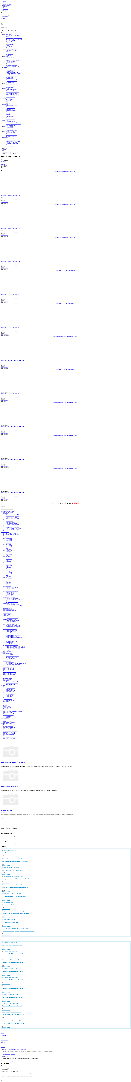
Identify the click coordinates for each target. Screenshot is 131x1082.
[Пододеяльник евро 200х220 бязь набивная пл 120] (65, 336)
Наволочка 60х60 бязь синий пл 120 (12, 962)
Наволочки (8, 51)
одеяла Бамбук (9, 78)
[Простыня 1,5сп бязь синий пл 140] (10, 1003)
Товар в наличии (4, 165)
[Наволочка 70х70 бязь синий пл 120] (10, 942)
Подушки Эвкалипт (10, 63)
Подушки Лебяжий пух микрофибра (14, 605)
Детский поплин (10, 689)
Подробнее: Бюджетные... (9, 1054)
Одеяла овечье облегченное (12, 620)
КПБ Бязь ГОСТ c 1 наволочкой (13, 35)
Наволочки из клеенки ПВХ (12, 514)
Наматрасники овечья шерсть (13, 94)
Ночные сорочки (10, 116)
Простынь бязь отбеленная (12, 522)
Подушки (5, 56)
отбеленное (8, 716)
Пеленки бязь (9, 696)
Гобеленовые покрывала (11, 130)
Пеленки (8, 106)
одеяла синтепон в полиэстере (13, 626)
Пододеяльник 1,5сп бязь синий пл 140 (13, 1023)
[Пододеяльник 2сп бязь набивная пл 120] (65, 303)
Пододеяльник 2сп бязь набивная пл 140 (10, 393)
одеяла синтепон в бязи (11, 627)
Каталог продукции (7, 4)
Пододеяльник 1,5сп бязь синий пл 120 (13, 1014)
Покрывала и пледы (8, 126)
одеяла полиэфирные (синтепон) (13, 73)
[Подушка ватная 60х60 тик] (8, 919)
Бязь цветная (9, 100)
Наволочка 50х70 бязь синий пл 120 (12, 971)
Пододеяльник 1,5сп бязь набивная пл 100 (10, 195)
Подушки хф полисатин (11, 592)
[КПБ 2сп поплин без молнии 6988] (10, 867)
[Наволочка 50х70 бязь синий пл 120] (10, 968)
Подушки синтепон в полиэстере (13, 599)
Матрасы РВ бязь (10, 654)
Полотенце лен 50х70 (8, 905)
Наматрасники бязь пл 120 (12, 89)
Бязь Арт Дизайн (10, 44)
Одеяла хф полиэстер (11, 631)
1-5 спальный (9, 539)
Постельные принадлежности (10, 49)
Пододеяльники (9, 54)
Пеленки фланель (10, 694)
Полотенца (5, 120)
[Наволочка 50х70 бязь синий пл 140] (10, 977)
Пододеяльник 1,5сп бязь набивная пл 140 (10, 261)
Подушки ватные (10, 57)
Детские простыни (10, 108)
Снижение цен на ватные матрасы (9, 786)
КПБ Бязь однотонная (11, 36)
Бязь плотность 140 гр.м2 (12, 683)
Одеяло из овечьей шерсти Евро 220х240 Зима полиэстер (18, 931)
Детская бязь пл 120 (10, 688)
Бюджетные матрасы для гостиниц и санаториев (14, 1049)
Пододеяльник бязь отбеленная (13, 529)
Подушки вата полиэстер (12, 589)
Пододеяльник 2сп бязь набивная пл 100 (10, 294)
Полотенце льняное (10, 121)
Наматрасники (6, 88)
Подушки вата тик (10, 588)
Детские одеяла (9, 111)
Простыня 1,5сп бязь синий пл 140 (12, 1006)
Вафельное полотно (10, 101)
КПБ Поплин (9, 46)
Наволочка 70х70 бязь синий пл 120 (12, 945)
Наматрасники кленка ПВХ (12, 92)
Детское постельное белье (12, 105)
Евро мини (8, 568)
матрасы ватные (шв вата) (12, 84)
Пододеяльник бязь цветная (12, 527)
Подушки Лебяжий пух (11, 61)
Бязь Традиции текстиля (11, 43)
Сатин (7, 45)
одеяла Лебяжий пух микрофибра (14, 637)
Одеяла (5, 67)
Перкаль (8, 47)
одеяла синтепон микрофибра (13, 625)
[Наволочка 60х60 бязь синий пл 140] (10, 951)
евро (7, 541)
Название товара (4, 162)
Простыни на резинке (11, 50)
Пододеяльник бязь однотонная (13, 528)
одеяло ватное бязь (10, 616)
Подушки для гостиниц (11, 142)
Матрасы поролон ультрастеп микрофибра (16, 663)
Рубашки (8, 115)
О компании (6, 2)
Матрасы (5, 83)
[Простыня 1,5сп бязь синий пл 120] (10, 994)
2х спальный (9, 540)
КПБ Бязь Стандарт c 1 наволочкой (14, 38)
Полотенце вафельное (11, 125)
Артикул (3, 164)
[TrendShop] (3, 18)
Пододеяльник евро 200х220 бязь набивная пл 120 (12, 360)
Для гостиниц (6, 137)
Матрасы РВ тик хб (10, 658)
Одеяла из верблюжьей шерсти (13, 79)
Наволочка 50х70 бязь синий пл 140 (12, 980)
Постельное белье (7, 34)
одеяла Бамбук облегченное (12, 643)
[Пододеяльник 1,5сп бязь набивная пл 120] (65, 204)
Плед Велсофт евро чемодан (10, 852)
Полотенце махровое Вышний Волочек (15, 122)
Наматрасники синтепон (12, 95)
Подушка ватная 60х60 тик (10, 922)
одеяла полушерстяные (11, 81)
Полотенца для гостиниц (12, 143)
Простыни (8, 52)
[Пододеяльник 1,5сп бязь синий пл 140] (11, 1020)
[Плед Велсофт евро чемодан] (9, 850)
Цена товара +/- (4, 161)
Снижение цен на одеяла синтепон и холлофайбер (13, 762)
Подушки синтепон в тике (12, 598)
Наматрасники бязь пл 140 (12, 90)
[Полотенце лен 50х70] (7, 902)
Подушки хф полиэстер (11, 595)
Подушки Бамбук (10, 62)
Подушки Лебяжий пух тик (12, 604)
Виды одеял (6, 1056)
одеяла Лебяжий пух (11, 76)
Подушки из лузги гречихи (12, 66)
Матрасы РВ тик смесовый (12, 656)
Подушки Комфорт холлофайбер (13, 58)
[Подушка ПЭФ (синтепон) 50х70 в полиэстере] (13, 911)
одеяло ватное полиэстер (12, 618)
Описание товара (6, 856)
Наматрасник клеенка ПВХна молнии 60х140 (15, 879)
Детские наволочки (10, 109)
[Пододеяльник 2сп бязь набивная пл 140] (65, 369)
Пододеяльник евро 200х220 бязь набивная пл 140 (12, 459)
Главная (5, 1)
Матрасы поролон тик (11, 662)
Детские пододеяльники (11, 110)
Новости (5, 6)
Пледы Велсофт (9, 127)
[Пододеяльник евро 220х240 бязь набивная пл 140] (65, 468)
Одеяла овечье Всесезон (11, 621)
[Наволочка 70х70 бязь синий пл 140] (10, 985)
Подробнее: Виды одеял (8, 1061)
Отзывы (5, 10)
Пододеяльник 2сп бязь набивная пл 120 (10, 327)
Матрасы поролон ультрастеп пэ (13, 664)
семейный (8, 543)
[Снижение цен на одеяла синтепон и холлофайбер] (11, 759)
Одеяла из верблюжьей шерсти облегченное (16, 646)
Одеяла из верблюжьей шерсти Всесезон (15, 647)
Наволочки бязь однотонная (12, 516)
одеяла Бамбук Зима (10, 642)
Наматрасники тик (10, 97)
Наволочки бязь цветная (11, 517)
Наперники (8, 55)
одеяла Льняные (10, 68)
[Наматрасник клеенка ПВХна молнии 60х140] (13, 876)
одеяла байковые (10, 82)
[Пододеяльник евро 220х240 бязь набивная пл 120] (65, 402)
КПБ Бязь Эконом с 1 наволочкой (14, 39)
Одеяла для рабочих (10, 133)
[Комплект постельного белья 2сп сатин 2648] (12, 884)
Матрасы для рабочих (11, 136)
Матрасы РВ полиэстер (11, 657)
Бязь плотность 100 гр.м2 (12, 684)
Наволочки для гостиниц (12, 138)
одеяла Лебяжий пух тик (11, 636)
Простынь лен (9, 521)
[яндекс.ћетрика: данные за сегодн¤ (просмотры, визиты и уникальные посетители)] (5, 1080)
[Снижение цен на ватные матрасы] (11, 783)
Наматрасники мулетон (11, 93)
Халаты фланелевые (10, 119)
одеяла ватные (9, 71)
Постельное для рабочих (11, 135)
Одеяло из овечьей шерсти (12, 72)
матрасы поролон (10, 87)
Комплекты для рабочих (9, 131)
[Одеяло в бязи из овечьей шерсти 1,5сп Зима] (12, 858)
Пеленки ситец (9, 695)
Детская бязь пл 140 (10, 690)
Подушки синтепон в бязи (12, 602)
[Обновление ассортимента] (11, 807)
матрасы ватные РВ (10, 86)
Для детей (5, 104)
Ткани (4, 98)
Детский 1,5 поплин (10, 691)
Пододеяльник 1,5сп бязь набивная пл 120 (10, 228)
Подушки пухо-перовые (11, 65)
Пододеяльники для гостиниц (13, 141)
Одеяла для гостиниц (11, 140)
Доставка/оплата (7, 5)
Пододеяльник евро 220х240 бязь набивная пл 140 (12, 492)
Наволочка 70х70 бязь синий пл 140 (12, 988)
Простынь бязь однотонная (12, 524)
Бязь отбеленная (10, 99)
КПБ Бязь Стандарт (10, 40)
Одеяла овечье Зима (10, 622)
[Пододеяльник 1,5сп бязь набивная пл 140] (65, 237)
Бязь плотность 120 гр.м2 (12, 681)
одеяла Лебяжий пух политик (13, 635)
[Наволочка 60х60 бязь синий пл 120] (10, 959)
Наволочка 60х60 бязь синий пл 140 (12, 953)
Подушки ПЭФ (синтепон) (12, 60)
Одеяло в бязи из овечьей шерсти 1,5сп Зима (15, 861)
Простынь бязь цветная (11, 523)
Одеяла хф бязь (9, 632)
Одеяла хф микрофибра (11, 630)
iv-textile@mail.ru (4, 16)
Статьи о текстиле (7, 7)
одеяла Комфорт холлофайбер (13, 74)
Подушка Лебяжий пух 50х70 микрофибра (14, 896)
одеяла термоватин (10, 70)
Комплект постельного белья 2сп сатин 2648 (15, 887)
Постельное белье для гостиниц (13, 144)
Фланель (8, 103)
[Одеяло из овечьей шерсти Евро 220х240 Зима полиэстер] (15, 928)
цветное (8, 717)
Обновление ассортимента (7, 810)
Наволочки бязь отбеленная (12, 518)
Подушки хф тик (10, 594)
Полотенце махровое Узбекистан (13, 124)
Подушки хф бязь (10, 593)
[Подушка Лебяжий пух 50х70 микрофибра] (12, 893)
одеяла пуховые (9, 77)
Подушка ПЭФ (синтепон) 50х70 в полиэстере (15, 913)
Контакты (5, 9)
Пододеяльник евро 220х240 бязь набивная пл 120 (12, 426)
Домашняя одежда (7, 113)
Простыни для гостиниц (11, 146)
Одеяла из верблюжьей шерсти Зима (14, 648)
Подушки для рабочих (11, 132)
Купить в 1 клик (4, 202)
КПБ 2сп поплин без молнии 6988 (12, 870)
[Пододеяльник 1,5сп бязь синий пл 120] (11, 1012)
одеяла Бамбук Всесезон (11, 641)
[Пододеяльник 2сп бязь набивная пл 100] (65, 270)
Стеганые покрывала (11, 128)
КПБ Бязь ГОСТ (10, 41)
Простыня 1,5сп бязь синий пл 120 (12, 997)
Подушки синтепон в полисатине (14, 600)
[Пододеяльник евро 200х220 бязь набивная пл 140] (65, 435)
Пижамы (8, 114)
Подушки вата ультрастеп (12, 587)
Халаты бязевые (10, 117)
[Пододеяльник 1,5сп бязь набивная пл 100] (65, 171)
